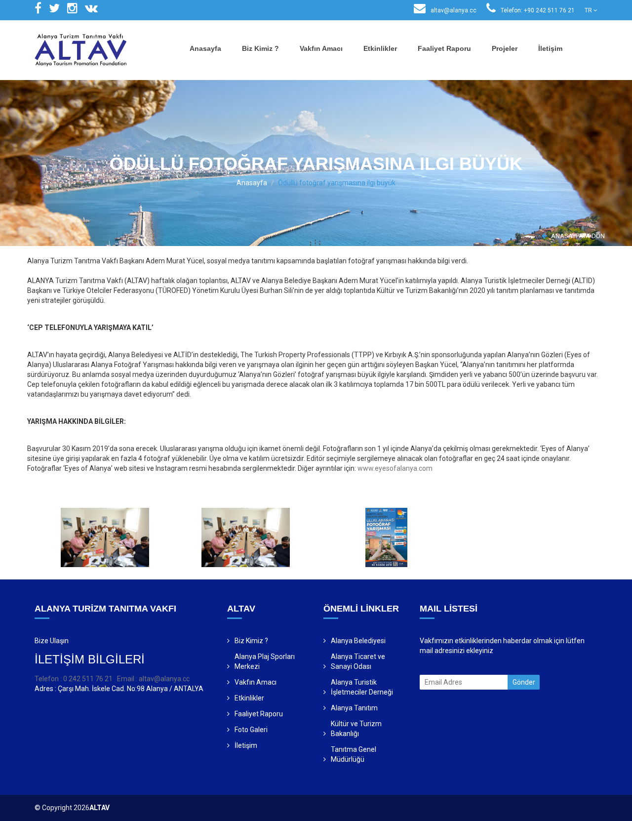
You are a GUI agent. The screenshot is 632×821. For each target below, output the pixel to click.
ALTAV (99, 808)
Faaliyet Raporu (444, 48)
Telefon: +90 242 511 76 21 (537, 10)
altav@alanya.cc (452, 10)
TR (589, 10)
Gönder (524, 682)
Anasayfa (205, 48)
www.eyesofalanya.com (395, 468)
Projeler (504, 48)
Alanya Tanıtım (354, 708)
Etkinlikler (380, 48)
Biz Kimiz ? (260, 48)
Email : (128, 679)
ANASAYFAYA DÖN (577, 236)
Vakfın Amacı (321, 48)
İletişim (550, 48)
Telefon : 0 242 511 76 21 (74, 679)
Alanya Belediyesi (358, 641)
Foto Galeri (251, 730)
